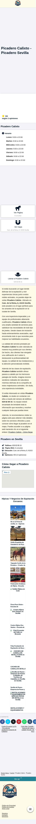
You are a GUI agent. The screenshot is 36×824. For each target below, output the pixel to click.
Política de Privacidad (9, 805)
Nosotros (5, 813)
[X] (13, 721)
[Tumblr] (29, 721)
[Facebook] (2, 721)
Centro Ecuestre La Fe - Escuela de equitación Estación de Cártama (9, 729)
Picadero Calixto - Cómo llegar (20, 432)
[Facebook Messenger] (7, 721)
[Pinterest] (18, 721)
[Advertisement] (18, 26)
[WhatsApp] (24, 721)
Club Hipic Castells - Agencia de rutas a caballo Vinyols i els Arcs (27, 729)
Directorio (5, 816)
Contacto (5, 815)
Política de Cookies (8, 807)
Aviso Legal (5, 808)
